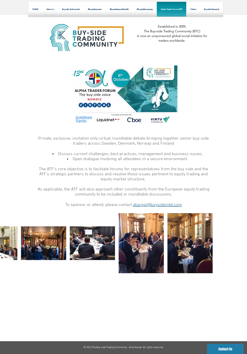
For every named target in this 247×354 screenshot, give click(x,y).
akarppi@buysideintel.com (157, 204)
